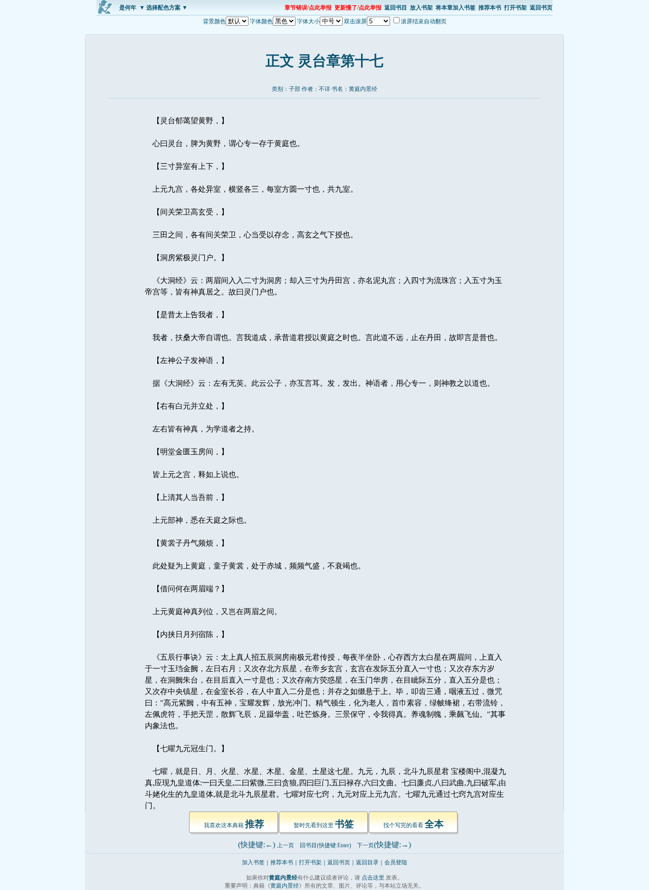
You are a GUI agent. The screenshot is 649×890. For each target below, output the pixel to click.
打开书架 (515, 7)
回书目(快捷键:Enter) (325, 845)
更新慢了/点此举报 (358, 7)
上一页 (285, 845)
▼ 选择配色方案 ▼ (163, 7)
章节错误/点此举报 (308, 7)
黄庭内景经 (363, 89)
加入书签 (253, 862)
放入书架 (421, 7)
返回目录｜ (370, 862)
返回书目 (395, 7)
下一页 (365, 845)
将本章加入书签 (456, 7)
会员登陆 (395, 862)
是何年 (127, 7)
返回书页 (541, 7)
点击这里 (373, 877)
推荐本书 (489, 7)
